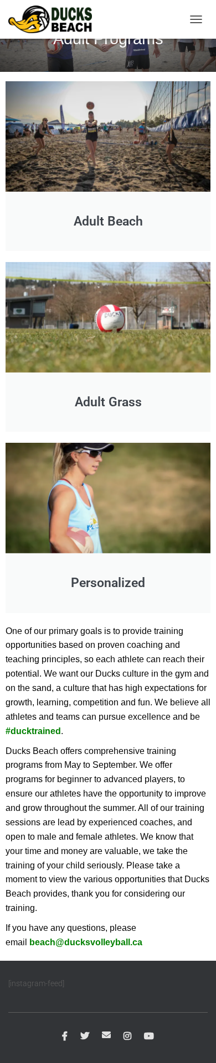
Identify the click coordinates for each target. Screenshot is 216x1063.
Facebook (64, 1036)
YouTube (149, 1036)
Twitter (85, 1036)
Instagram (127, 1036)
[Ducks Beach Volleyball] (54, 19)
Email (106, 1035)
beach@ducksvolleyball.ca (85, 942)
